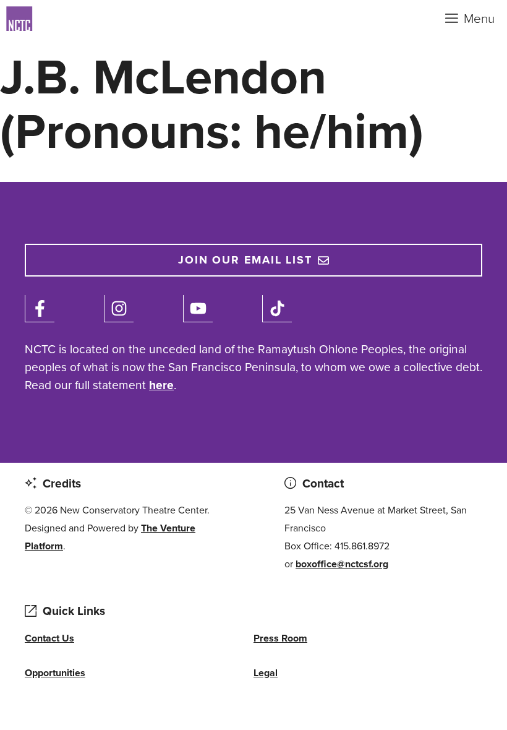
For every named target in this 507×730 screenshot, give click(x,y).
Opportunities (55, 673)
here (161, 385)
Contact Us (49, 638)
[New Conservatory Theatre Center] (68, 18)
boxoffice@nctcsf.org (342, 564)
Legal (266, 673)
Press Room (280, 638)
